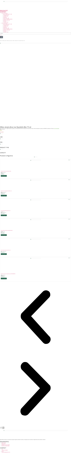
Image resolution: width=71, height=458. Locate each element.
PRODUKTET (4, 10)
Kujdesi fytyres (4, 40)
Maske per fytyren (9, 40)
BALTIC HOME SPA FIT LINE (7, 14)
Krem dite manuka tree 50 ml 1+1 (5, 210)
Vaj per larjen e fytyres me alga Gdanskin (7, 230)
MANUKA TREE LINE (6, 20)
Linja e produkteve (4, 13)
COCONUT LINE (5, 22)
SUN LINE (4, 21)
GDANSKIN (5, 17)
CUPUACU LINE (5, 16)
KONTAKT (3, 12)
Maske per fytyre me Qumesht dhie (6, 171)
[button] (35, 317)
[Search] (0, 35)
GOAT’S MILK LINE (6, 18)
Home (1, 40)
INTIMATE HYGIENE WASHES (7, 19)
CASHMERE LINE (6, 15)
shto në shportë (4, 195)
